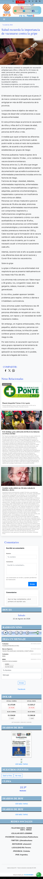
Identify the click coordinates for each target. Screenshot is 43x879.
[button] (14, 2)
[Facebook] (33, 2)
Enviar (32, 584)
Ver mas (18, 776)
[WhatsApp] (26, 2)
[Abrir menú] (4, 19)
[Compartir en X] (9, 370)
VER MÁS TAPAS (21, 764)
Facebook (21, 689)
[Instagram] (37, 2)
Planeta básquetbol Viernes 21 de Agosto (16, 403)
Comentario (9, 561)
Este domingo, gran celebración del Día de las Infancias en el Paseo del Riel (21, 433)
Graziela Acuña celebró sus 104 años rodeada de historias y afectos (18, 489)
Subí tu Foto (7, 776)
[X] (30, 2)
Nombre (8, 553)
